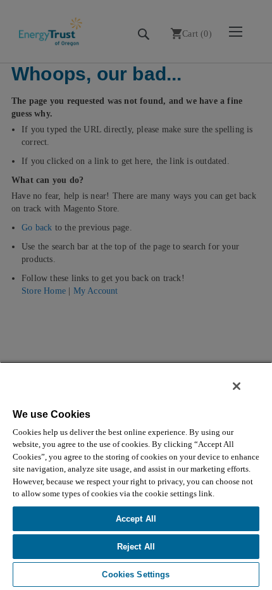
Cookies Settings (136, 574)
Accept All (136, 519)
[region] (136, 475)
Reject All (136, 546)
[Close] (236, 386)
